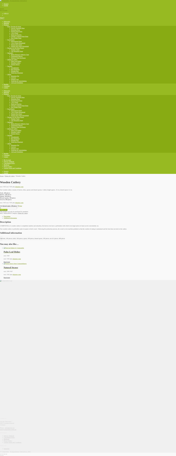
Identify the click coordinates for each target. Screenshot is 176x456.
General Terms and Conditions (12, 168)
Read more (7, 262)
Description (7, 216)
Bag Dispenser (15, 69)
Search (2, 8)
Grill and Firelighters (17, 82)
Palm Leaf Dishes (16, 61)
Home (2, 176)
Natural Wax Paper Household (20, 46)
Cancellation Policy (9, 163)
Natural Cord (15, 79)
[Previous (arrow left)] (0, 455)
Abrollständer (15, 68)
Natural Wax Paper (16, 45)
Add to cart (4, 210)
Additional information (10, 218)
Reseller (6, 84)
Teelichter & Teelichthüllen (19, 81)
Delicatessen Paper (16, 41)
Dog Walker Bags (16, 38)
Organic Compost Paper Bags (19, 36)
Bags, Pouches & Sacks (14, 26)
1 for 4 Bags (14, 33)
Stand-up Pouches (16, 35)
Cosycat (13, 78)
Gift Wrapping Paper (17, 51)
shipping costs (19, 187)
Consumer (7, 86)
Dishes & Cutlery (12, 59)
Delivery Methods (9, 161)
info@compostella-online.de (8, 429)
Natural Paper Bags (16, 31)
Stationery (10, 53)
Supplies (9, 66)
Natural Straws (15, 64)
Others (9, 74)
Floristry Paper (15, 49)
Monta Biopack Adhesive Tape (20, 54)
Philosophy (7, 21)
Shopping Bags (15, 30)
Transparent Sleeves (17, 56)
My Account (3, 10)
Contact (6, 87)
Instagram (6, 448)
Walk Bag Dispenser (17, 73)
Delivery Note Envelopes (18, 58)
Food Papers (11, 40)
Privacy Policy (8, 166)
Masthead (6, 165)
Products (6, 25)
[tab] (90, 216)
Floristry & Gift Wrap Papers (15, 48)
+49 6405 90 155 (9, 428)
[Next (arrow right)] (2, 455)
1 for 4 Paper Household (18, 43)
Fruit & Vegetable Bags (18, 28)
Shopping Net (15, 76)
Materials (6, 23)
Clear (20, 206)
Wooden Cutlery (16, 63)
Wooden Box (15, 71)
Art (1, 206)
